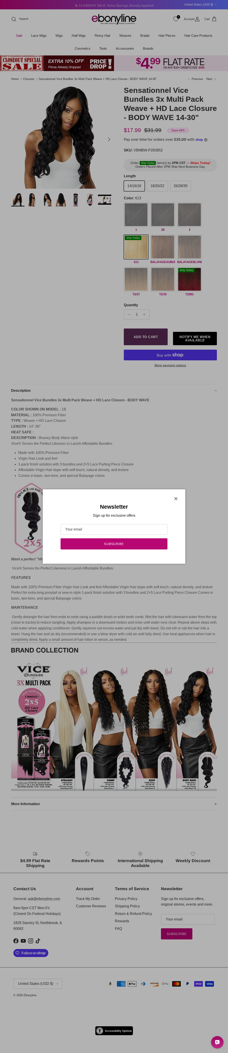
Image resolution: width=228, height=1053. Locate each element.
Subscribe (114, 544)
